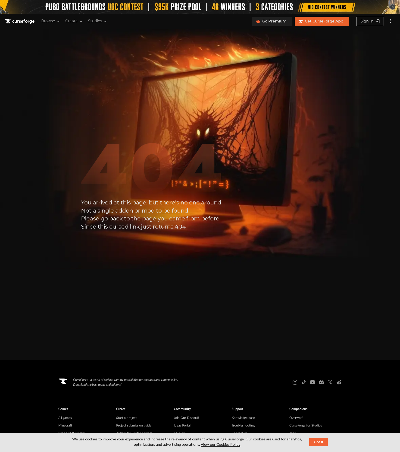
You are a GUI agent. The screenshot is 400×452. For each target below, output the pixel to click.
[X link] (330, 382)
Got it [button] (318, 442)
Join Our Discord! (186, 418)
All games (65, 418)
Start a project (126, 418)
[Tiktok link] (303, 382)
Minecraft (65, 425)
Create (71, 21)
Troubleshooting (243, 425)
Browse (48, 21)
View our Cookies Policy (220, 444)
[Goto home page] (20, 21)
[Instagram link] (295, 382)
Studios (95, 21)
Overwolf (296, 418)
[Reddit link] (339, 382)
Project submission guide (133, 425)
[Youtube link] (312, 382)
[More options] (390, 21)
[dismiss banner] (392, 7)
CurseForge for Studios (305, 425)
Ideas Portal (182, 425)
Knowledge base (243, 418)
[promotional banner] (200, 7)
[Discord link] (321, 382)
